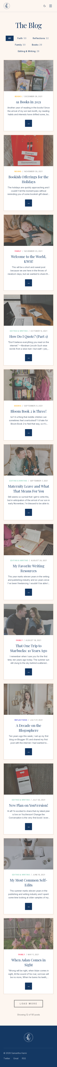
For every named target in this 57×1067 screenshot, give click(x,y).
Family (20, 44)
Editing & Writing (28, 51)
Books (37, 44)
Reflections (41, 38)
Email (16, 1058)
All (9, 38)
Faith (21, 38)
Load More (28, 1003)
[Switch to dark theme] (44, 5)
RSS (24, 1058)
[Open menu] (50, 6)
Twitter (7, 1058)
